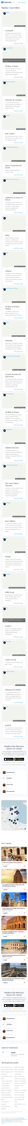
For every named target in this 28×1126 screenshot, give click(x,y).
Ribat (7, 235)
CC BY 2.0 (23, 369)
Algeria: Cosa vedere (20, 1078)
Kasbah (8, 725)
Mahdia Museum (12, 448)
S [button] (9, 820)
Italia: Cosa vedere (19, 1076)
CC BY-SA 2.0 (22, 516)
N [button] (11, 821)
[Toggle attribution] (25, 829)
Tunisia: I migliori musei (7, 1069)
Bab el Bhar (10, 133)
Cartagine (9, 30)
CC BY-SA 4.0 (22, 193)
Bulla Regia (9, 592)
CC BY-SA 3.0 (22, 26)
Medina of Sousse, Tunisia (12, 307)
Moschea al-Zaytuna (13, 100)
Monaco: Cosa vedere (20, 1081)
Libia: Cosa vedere (19, 1069)
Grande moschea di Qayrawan (13, 375)
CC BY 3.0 (23, 443)
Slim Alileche (16, 230)
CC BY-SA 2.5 (5, 621)
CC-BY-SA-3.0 (22, 302)
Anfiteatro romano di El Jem (13, 198)
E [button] (15, 807)
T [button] (17, 819)
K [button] (15, 812)
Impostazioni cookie (8, 1120)
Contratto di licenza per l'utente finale (12, 1119)
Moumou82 (16, 720)
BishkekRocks (15, 302)
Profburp (16, 266)
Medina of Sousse (12, 412)
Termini (2, 1119)
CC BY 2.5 (23, 95)
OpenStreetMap (16, 828)
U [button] (10, 810)
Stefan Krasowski (16, 655)
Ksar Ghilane (10, 521)
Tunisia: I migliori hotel (6, 1081)
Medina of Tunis (11, 66)
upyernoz (18, 685)
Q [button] (10, 808)
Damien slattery (15, 336)
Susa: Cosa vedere (19, 1095)
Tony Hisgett (17, 407)
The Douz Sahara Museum (12, 484)
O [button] (13, 823)
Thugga (8, 271)
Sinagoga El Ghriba (13, 690)
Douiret (8, 626)
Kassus (18, 95)
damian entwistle (16, 369)
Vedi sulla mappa (18, 43)
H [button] (12, 809)
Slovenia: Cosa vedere (20, 1090)
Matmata (8, 340)
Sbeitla (8, 557)
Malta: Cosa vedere (19, 1067)
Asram (17, 552)
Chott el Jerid (10, 660)
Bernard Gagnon (15, 160)
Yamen (17, 478)
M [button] (18, 812)
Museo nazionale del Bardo (13, 166)
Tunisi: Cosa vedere (19, 1092)
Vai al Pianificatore (22, 2)
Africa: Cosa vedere (6, 1067)
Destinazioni (21, 1117)
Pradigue (17, 26)
